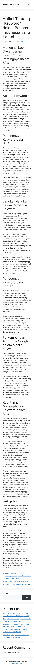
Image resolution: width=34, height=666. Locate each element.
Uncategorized (10, 573)
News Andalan (11, 4)
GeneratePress (17, 663)
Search (5, 594)
